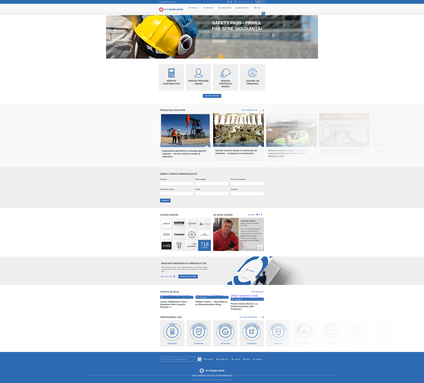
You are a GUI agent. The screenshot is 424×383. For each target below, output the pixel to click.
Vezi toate (251, 215)
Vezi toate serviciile (212, 96)
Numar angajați (200, 179)
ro (258, 1)
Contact (258, 359)
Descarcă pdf (168, 276)
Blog (258, 8)
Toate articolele (257, 292)
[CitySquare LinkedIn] (231, 2)
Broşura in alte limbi (188, 276)
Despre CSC (243, 8)
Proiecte (210, 8)
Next (263, 110)
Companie (163, 179)
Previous (260, 110)
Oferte (237, 359)
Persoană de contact (167, 189)
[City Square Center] (172, 9)
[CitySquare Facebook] (228, 2)
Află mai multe (219, 41)
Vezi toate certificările (248, 317)
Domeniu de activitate (238, 179)
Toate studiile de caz (249, 110)
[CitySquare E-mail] (235, 2)
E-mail (197, 189)
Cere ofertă (226, 8)
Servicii (194, 8)
